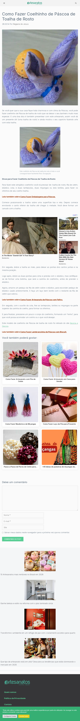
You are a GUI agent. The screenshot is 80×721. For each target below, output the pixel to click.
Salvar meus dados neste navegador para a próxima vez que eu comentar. (37, 532)
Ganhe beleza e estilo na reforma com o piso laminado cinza (27, 603)
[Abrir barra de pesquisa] (76, 3)
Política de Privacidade (15, 698)
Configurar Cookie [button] (10, 716)
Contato (8, 704)
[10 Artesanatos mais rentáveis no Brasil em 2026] (40, 569)
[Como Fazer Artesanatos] (34, 3)
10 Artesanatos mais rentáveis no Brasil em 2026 (22, 574)
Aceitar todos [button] (23, 716)
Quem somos (10, 692)
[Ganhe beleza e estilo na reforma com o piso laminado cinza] (40, 598)
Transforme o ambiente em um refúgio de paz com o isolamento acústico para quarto (38, 633)
